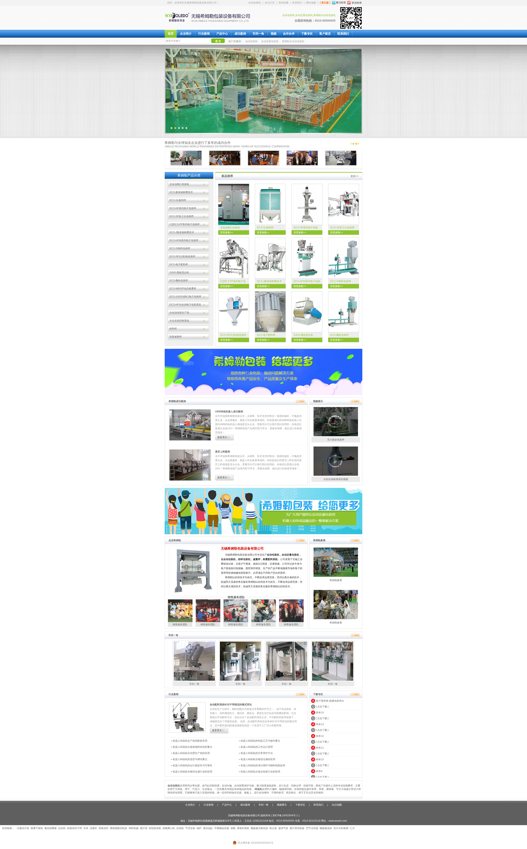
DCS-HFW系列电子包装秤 (183, 240)
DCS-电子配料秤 (178, 264)
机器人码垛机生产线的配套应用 (190, 740)
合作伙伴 (289, 33)
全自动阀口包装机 (179, 184)
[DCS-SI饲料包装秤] (343, 258)
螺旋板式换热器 (259, 828)
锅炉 (199, 828)
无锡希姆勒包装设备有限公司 (242, 548)
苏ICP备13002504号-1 (285, 815)
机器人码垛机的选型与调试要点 (190, 759)
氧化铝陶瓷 (50, 828)
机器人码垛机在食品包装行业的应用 (260, 771)
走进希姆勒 (175, 540)
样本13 (320, 712)
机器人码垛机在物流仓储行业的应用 (192, 771)
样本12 (320, 723)
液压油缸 (208, 828)
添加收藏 (283, 2)
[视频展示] (355, 401)
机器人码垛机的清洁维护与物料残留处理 (263, 765)
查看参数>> (226, 232)
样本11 (320, 735)
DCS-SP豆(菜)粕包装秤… (234, 335)
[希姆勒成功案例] (300, 401)
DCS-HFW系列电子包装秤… (307, 282)
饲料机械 (134, 828)
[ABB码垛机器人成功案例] (190, 439)
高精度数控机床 (118, 828)
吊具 (85, 828)
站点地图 (337, 804)
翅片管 (143, 828)
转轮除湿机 (155, 828)
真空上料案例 (222, 451)
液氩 (233, 828)
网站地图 (311, 2)
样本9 (319, 759)
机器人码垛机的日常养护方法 (257, 753)
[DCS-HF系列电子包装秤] (306, 204)
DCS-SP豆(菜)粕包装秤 (182, 256)
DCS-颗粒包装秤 (178, 280)
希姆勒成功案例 (177, 401)
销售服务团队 (236, 597)
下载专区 (307, 33)
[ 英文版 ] (325, 2)
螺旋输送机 (326, 828)
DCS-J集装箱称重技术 (181, 232)
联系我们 (297, 2)
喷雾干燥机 (37, 828)
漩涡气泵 (283, 828)
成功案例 (240, 33)
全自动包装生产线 (179, 312)
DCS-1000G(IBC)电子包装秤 (185, 296)
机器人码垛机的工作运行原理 (257, 746)
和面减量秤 (175, 336)
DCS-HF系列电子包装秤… (306, 228)
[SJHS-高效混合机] (306, 311)
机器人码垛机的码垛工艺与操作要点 (260, 740)
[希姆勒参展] (355, 540)
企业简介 (186, 33)
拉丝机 (62, 828)
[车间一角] (355, 635)
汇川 (352, 828)
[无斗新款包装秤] (336, 435)
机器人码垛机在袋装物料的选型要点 (192, 746)
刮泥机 (180, 828)
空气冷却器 (312, 828)
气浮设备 (190, 828)
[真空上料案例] (190, 480)
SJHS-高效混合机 (179, 272)
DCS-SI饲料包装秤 (179, 248)
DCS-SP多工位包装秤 (181, 216)
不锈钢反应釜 (221, 828)
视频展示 (318, 401)
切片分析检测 (340, 828)
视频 (273, 33)
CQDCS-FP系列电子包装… (233, 282)
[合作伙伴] (186, 158)
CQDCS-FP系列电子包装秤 (184, 224)
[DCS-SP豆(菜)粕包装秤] (233, 311)
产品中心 (222, 33)
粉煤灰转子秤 (74, 828)
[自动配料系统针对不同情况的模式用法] (187, 731)
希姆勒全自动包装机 (293, 41)
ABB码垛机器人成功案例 (229, 411)
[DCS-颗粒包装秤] (343, 311)
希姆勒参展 (319, 540)
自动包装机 (254, 2)
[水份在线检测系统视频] (336, 474)
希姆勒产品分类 (189, 175)
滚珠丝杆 (103, 828)
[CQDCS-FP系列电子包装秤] (233, 258)
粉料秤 (173, 328)
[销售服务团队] (180, 621)
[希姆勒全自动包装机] (211, 24)
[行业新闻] (300, 694)
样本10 (320, 747)
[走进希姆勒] (300, 540)
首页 (171, 33)
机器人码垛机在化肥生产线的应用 (191, 753)
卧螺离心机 (169, 828)
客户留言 (325, 33)
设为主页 (270, 2)
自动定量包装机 (270, 41)
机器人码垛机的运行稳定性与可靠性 (192, 765)
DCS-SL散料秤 (177, 200)
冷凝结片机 (23, 828)
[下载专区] (355, 694)
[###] (263, 533)
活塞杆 (93, 828)
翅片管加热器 (297, 828)
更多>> (354, 176)
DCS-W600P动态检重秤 (182, 288)
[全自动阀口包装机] (233, 204)
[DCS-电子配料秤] (270, 311)
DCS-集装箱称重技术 (181, 192)
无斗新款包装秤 (335, 439)
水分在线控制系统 (179, 320)
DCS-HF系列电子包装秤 (182, 208)
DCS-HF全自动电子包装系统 (185, 304)
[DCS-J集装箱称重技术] (270, 258)
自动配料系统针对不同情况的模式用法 (231, 704)
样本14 (320, 700)
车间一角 (258, 33)
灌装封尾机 (243, 828)
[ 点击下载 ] (322, 706)
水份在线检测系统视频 (335, 479)
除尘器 (273, 828)
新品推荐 (227, 175)
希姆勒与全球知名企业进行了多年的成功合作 (198, 142)
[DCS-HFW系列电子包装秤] (306, 258)
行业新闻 (204, 33)
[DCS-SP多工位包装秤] (343, 204)
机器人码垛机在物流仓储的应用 (258, 759)
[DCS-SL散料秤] (270, 204)
